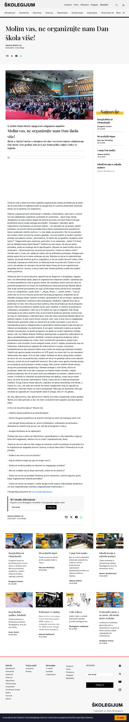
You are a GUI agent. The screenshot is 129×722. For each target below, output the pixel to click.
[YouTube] (119, 685)
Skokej (28, 671)
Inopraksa (92, 12)
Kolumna (37, 12)
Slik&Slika (104, 5)
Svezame (29, 668)
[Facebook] (119, 669)
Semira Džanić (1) (13, 45)
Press (76, 5)
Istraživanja (77, 12)
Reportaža (62, 12)
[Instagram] (119, 693)
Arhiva (8, 699)
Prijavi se (51, 507)
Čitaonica (84, 5)
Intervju (49, 12)
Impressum (51, 674)
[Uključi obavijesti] (125, 4)
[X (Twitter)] (119, 677)
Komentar (24, 12)
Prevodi (9, 696)
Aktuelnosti (9, 12)
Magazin (94, 5)
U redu (120, 717)
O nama (49, 668)
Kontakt (49, 671)
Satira (8, 693)
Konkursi (68, 5)
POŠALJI (100, 685)
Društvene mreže (109, 12)
